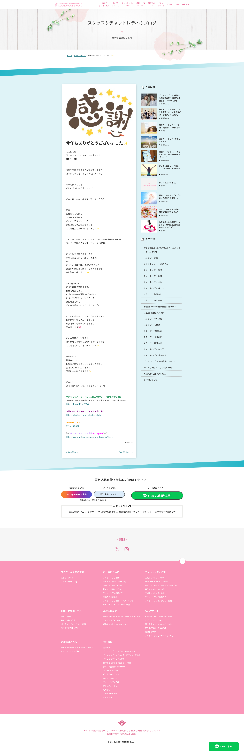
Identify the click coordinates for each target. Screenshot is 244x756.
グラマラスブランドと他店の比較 (116, 604)
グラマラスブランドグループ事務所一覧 (119, 651)
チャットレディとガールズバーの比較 (118, 600)
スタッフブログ (67, 577)
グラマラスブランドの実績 (113, 659)
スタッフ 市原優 (152, 324)
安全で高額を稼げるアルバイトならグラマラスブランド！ (162, 249)
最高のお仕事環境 (110, 597)
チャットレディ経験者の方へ (156, 597)
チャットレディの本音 (154, 349)
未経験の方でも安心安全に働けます (160, 306)
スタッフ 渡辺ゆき (153, 343)
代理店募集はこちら (111, 674)
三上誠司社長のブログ (154, 312)
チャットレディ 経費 (153, 269)
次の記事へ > (126, 452)
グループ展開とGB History (114, 666)
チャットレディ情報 (111, 682)
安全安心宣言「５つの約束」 (156, 628)
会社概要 (106, 647)
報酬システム (66, 616)
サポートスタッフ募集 (70, 651)
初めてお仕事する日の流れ (113, 589)
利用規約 (106, 689)
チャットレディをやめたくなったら (159, 635)
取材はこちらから (110, 678)
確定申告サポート (152, 631)
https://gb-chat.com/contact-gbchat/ (83, 414)
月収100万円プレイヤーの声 (156, 581)
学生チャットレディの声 (155, 589)
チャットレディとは (111, 577)
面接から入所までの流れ (113, 585)
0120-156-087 (72, 426)
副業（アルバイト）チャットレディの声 (161, 585)
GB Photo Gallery (110, 670)
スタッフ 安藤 (151, 257)
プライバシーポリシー (112, 686)
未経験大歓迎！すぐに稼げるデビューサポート (121, 616)
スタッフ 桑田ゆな (153, 294)
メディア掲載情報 (110, 693)
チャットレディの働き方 (113, 593)
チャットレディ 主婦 (153, 282)
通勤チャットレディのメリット (115, 624)
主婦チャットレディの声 (155, 593)
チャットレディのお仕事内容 (114, 581)
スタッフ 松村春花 (153, 336)
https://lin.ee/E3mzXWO (77, 404)
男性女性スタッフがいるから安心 (158, 624)
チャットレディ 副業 (153, 275)
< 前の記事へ (72, 452)
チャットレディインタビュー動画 (158, 600)
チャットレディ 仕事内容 (155, 355)
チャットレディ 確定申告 (156, 263)
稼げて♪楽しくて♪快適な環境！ (159, 367)
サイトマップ (108, 697)
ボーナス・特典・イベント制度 (73, 624)
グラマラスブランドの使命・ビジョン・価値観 (121, 655)
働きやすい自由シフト (70, 628)
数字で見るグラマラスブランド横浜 (117, 663)
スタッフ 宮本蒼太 (153, 330)
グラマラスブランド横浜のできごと (160, 361)
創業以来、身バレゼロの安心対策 (158, 616)
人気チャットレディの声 (155, 577)
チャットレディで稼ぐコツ (113, 620)
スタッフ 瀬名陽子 (153, 300)
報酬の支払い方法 (68, 620)
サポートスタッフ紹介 (154, 620)
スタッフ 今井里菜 (153, 318)
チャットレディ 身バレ (154, 288)
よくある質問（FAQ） (70, 581)
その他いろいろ (151, 379)
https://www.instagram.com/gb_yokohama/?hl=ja (89, 436)
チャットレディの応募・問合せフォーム (77, 647)
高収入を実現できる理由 (155, 373)
